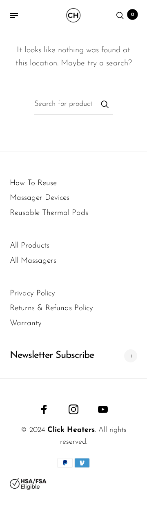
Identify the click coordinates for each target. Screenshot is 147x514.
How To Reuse (33, 183)
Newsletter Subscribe (52, 355)
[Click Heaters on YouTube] (103, 409)
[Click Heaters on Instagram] (73, 409)
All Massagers (33, 261)
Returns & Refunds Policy (51, 308)
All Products (29, 246)
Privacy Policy (32, 293)
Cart (132, 14)
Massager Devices (39, 198)
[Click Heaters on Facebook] (44, 409)
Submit (104, 104)
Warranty (26, 323)
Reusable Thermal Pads (49, 213)
